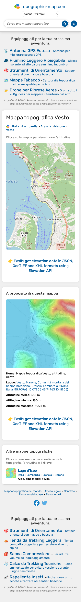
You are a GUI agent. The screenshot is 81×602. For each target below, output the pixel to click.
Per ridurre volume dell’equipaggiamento (39, 556)
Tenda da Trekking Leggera (36, 540)
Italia (21, 475)
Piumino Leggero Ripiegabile (37, 60)
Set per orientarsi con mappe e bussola (42, 72)
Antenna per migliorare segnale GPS (40, 52)
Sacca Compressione (30, 553)
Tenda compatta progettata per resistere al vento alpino (41, 544)
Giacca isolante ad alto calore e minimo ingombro (43, 62)
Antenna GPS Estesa (30, 50)
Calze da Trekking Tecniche (36, 563)
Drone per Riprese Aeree (33, 90)
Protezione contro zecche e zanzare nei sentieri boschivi (41, 579)
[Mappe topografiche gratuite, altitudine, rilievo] (7, 126)
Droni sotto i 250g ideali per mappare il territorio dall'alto (43, 92)
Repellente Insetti (27, 576)
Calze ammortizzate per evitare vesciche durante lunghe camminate (41, 567)
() (37, 386)
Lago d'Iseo (27, 470)
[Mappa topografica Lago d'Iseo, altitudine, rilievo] (11, 474)
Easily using (43, 266)
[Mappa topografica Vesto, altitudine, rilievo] (40, 333)
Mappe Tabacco (25, 80)
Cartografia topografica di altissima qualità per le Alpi (42, 82)
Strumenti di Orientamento (36, 70)
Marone (59, 475)
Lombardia (33, 475)
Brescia (47, 475)
